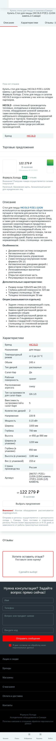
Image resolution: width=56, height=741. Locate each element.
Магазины (8, 677)
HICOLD (31, 136)
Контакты (7, 705)
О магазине (9, 687)
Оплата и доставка (13, 696)
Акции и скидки (11, 659)
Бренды (7, 668)
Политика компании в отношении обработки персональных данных (28, 722)
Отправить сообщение (28, 638)
